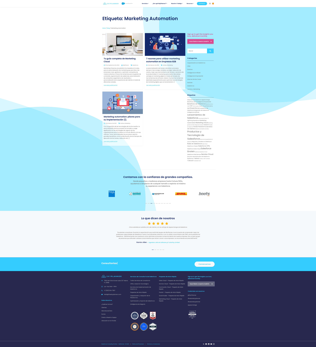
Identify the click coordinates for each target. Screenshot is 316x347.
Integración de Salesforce (201, 110)
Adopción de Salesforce (194, 100)
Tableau (196, 158)
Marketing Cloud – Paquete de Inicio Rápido (170, 300)
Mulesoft (206, 125)
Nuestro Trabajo (176, 3)
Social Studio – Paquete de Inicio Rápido (171, 296)
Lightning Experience (193, 120)
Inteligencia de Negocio (137, 304)
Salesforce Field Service (194, 154)
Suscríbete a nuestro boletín (199, 41)
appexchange (192, 305)
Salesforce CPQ (204, 146)
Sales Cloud (204, 144)
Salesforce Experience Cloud (201, 151)
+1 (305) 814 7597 (109, 290)
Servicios (145, 3)
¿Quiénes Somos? (107, 304)
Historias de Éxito (106, 311)
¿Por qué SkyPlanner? (159, 3)
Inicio (104, 28)
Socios (103, 314)
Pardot (195, 127)
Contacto (202, 3)
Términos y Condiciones (153, 344)
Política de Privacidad (138, 344)
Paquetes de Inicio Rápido (138, 292)
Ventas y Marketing (168, 65)
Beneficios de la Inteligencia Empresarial (199, 102)
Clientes (104, 307)
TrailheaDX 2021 (197, 160)
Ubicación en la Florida (108, 321)
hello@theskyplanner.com (112, 294)
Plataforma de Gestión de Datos (202, 128)
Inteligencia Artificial (193, 73)
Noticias (189, 83)
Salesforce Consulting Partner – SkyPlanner (112, 344)
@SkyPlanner (192, 295)
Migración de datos (199, 124)
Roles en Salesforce (194, 144)
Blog (108, 28)
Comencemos (205, 264)
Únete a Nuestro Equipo (109, 317)
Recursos (190, 3)
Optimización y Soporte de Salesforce (142, 301)
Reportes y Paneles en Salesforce (201, 141)
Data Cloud (202, 106)
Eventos (189, 69)
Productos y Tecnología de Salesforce (195, 135)
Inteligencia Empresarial (195, 76)
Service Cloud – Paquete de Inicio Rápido (172, 284)
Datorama (209, 106)
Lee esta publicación (110, 85)
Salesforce (135, 65)
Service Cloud (207, 154)
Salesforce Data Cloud (194, 149)
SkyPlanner (190, 158)
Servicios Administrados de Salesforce (198, 156)
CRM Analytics (196, 106)
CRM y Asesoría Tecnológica (139, 284)
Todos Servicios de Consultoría (140, 280)
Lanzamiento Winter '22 (203, 118)
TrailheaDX (190, 160)
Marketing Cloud (202, 123)
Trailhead (208, 158)
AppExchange (206, 100)
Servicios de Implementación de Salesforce (140, 288)
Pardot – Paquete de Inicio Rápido (170, 292)
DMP (188, 108)
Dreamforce (194, 108)
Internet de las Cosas (194, 79)
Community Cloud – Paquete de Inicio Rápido (171, 288)
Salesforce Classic (192, 146)
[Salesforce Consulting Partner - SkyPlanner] (117, 3)
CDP (191, 106)
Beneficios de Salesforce (196, 104)
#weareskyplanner (194, 298)
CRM (188, 66)
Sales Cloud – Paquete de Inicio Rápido (171, 280)
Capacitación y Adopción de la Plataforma (140, 297)
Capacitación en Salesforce (196, 63)
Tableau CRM (202, 158)
